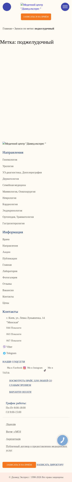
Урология (8, 166)
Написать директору (50, 465)
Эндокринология (12, 210)
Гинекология (10, 159)
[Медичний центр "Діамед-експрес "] (36, 7)
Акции (6, 252)
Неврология (9, 197)
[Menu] (65, 7)
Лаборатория (10, 271)
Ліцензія (11, 424)
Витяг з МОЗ (13, 431)
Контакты (8, 296)
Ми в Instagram (35, 368)
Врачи (6, 239)
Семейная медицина (14, 185)
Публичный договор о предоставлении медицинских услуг (36, 448)
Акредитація (13, 439)
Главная (7, 264)
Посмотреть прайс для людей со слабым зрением (30, 383)
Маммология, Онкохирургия (19, 191)
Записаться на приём (36, 16)
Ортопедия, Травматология (18, 216)
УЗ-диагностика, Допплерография (22, 172)
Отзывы (7, 283)
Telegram (11, 353)
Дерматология (11, 178)
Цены (6, 302)
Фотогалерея (10, 277)
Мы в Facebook (14, 368)
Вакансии (8, 290)
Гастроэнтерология (13, 223)
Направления (10, 245)
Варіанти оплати (20, 392)
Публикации (10, 258)
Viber (9, 346)
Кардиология (10, 204)
